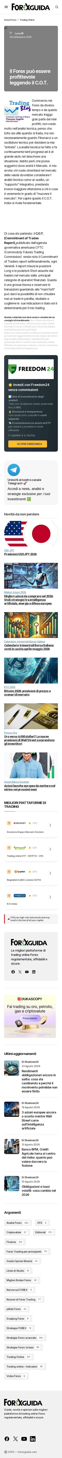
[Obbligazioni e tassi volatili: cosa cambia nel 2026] (11, 1183)
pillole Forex (16, 1309)
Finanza (14, 1242)
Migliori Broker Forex (22, 1280)
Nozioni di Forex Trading (24, 1299)
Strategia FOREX (19, 1328)
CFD (41, 1222)
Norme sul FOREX (19, 1289)
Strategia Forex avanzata (25, 1337)
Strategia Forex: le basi (23, 1347)
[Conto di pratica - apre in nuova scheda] (50, 873)
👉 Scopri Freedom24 (27, 444)
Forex (13, 19)
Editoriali (43, 1232)
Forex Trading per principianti (27, 1251)
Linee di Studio (18, 1270)
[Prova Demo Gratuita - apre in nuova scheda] (50, 849)
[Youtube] (26, 971)
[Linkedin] (33, 971)
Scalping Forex (17, 1318)
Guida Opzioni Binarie (22, 1261)
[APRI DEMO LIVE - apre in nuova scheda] (50, 825)
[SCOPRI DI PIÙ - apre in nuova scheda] (50, 897)
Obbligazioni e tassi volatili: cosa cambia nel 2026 (39, 1190)
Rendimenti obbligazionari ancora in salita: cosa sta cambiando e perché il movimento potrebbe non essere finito (40, 1081)
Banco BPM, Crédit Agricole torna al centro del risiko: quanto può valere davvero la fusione (38, 1157)
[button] (6, 7)
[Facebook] (13, 971)
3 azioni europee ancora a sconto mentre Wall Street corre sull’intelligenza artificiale (39, 1120)
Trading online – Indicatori (25, 1366)
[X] (20, 971)
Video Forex (16, 1376)
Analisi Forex (17, 1222)
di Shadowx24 (30, 1061)
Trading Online (27, 19)
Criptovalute (16, 1232)
